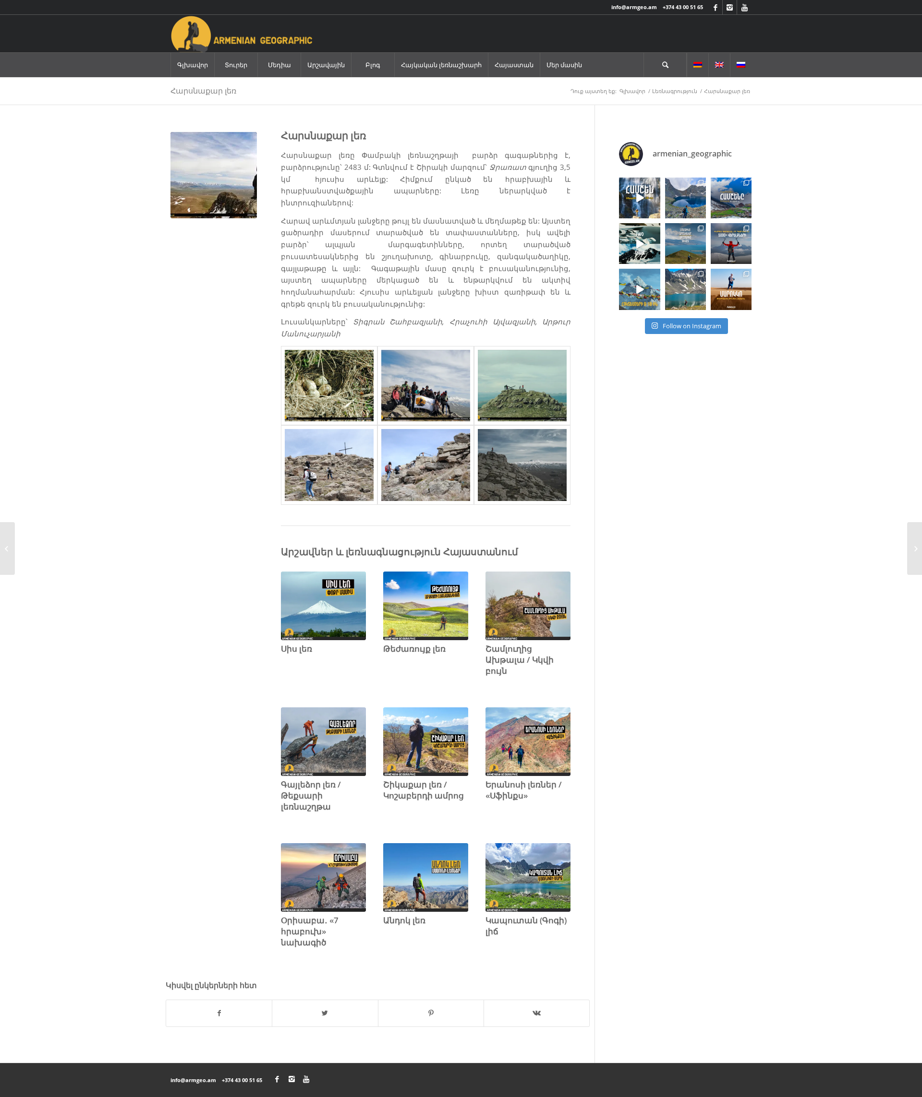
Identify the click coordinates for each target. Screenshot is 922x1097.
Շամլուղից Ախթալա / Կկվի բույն (519, 659)
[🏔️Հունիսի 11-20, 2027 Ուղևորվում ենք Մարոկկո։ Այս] (731, 289)
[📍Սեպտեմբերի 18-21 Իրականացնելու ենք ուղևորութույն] (639, 198)
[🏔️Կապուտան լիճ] (685, 289)
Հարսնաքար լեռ (203, 90)
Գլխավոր (632, 91)
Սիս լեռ (296, 648)
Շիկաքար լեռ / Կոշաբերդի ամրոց (423, 790)
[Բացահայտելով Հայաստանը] (7, 548)
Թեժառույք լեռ (414, 648)
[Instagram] (730, 7)
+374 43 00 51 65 (683, 7)
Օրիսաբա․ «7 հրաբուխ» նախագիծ (310, 931)
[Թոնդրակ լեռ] (914, 548)
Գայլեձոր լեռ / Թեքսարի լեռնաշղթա (311, 795)
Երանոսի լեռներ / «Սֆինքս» (523, 790)
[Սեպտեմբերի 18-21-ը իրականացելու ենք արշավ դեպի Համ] (731, 198)
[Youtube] (744, 7)
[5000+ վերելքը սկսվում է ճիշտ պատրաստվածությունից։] (731, 243)
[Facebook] (715, 7)
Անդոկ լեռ (404, 920)
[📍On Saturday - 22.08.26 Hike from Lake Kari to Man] (685, 243)
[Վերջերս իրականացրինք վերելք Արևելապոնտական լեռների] (685, 198)
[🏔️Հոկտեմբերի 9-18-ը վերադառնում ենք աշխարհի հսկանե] (639, 289)
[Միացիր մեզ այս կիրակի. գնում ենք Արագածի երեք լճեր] (639, 243)
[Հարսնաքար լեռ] (213, 175)
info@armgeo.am (634, 7)
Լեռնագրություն (674, 91)
